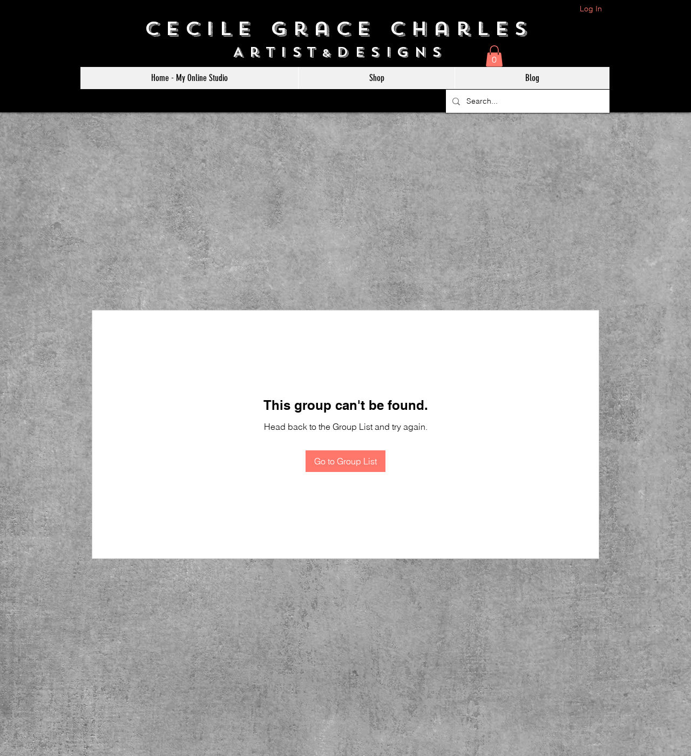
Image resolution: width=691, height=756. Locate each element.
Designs (397, 52)
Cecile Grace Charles (346, 28)
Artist (277, 52)
